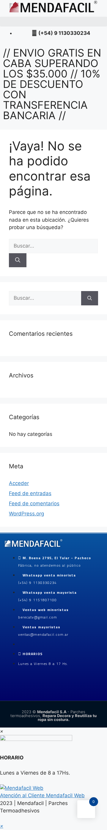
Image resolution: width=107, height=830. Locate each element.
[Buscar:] (53, 246)
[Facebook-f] (7, 691)
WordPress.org (26, 514)
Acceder (19, 483)
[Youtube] (36, 691)
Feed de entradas (30, 493)
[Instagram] (22, 691)
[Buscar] (17, 260)
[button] (53, 22)
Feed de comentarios (34, 503)
